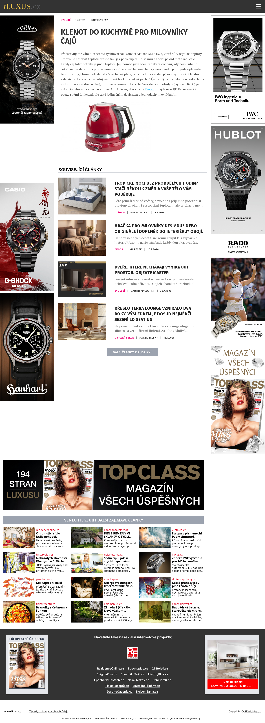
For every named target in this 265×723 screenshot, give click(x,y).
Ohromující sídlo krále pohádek (48, 535)
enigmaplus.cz (113, 604)
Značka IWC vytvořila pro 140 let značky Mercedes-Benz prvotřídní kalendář (187, 560)
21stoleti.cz (179, 530)
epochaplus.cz (113, 579)
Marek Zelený (99, 20)
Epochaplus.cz (138, 668)
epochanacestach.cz (116, 530)
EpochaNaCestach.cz (109, 680)
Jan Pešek (136, 249)
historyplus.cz (44, 554)
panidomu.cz (44, 579)
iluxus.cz (177, 554)
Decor (119, 249)
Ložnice (119, 212)
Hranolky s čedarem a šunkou (51, 609)
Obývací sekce (124, 337)
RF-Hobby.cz (252, 711)
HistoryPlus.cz (158, 674)
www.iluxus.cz (13, 711)
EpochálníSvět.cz (133, 674)
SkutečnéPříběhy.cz (146, 686)
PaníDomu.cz (162, 680)
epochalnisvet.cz (182, 604)
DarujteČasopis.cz (119, 691)
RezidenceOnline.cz (110, 668)
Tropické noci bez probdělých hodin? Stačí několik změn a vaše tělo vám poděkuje (156, 189)
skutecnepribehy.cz (183, 579)
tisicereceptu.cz (45, 604)
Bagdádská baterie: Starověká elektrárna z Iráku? (187, 609)
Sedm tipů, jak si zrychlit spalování (117, 560)
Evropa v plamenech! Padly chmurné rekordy (187, 535)
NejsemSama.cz (147, 691)
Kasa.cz (151, 89)
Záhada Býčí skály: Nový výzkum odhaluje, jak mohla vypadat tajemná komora (118, 609)
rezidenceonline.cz (47, 530)
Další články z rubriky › (132, 352)
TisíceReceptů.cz (117, 686)
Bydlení (66, 20)
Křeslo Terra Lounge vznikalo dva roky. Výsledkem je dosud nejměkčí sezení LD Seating (152, 314)
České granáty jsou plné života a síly (185, 584)
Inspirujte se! (232, 684)
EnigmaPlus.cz (107, 674)
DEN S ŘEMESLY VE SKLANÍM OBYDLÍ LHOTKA (117, 535)
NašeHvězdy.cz (138, 680)
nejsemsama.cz (113, 554)
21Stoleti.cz (160, 668)
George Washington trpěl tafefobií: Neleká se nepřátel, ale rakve (120, 584)
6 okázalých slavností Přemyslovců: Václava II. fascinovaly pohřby (51, 560)
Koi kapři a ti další (49, 583)
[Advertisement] (27, 153)
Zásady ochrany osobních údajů (48, 711)
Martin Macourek (143, 290)
